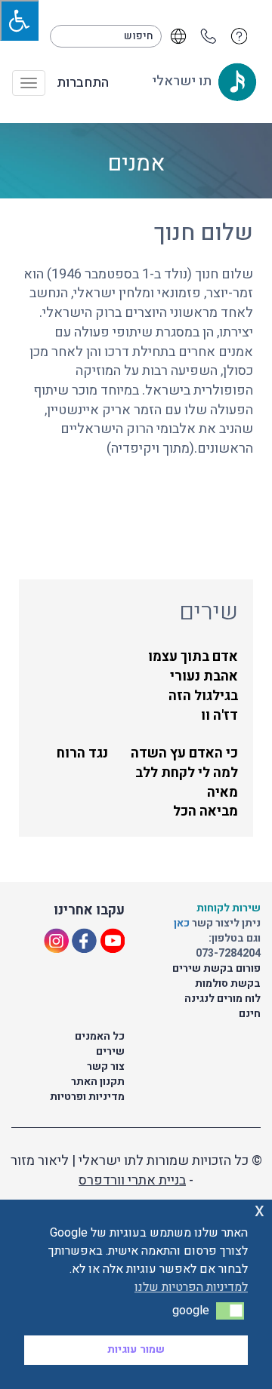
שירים (110, 1051)
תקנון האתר (98, 1081)
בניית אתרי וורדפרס (132, 1180)
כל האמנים (100, 1036)
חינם (250, 1014)
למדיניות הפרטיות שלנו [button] (191, 1287)
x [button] (259, 1210)
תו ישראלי (183, 81)
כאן (183, 923)
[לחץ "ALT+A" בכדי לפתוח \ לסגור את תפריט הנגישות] (19, 20)
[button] (230, 1310)
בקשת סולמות (228, 983)
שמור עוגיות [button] (136, 1349)
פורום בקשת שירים (216, 968)
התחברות (83, 83)
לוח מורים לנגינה (222, 998)
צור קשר (106, 1066)
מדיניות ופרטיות (87, 1097)
